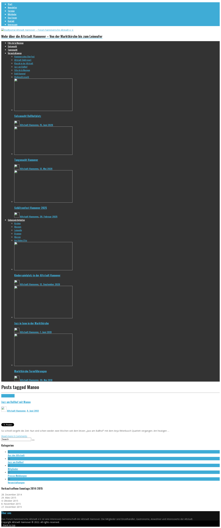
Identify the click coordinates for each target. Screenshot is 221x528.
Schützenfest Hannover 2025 (30, 208)
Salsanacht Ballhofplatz (27, 116)
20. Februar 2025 (48, 216)
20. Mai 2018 (46, 380)
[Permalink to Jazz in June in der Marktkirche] (43, 317)
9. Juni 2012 (33, 410)
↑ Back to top (8, 525)
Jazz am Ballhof (8, 395)
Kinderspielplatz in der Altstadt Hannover (37, 275)
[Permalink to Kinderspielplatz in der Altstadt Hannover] (43, 269)
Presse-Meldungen (17, 475)
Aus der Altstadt (16, 455)
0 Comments (20, 436)
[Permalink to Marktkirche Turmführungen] (43, 365)
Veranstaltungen (16, 482)
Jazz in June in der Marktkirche (31, 323)
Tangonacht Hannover (26, 160)
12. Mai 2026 (46, 168)
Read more (7, 436)
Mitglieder (13, 469)
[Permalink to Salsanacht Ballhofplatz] (43, 110)
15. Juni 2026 (46, 124)
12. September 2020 (50, 284)
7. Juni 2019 (46, 332)
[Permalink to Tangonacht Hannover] (43, 153)
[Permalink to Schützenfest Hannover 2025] (43, 201)
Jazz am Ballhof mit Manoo (16, 402)
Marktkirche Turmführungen (30, 371)
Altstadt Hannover (29, 124)
